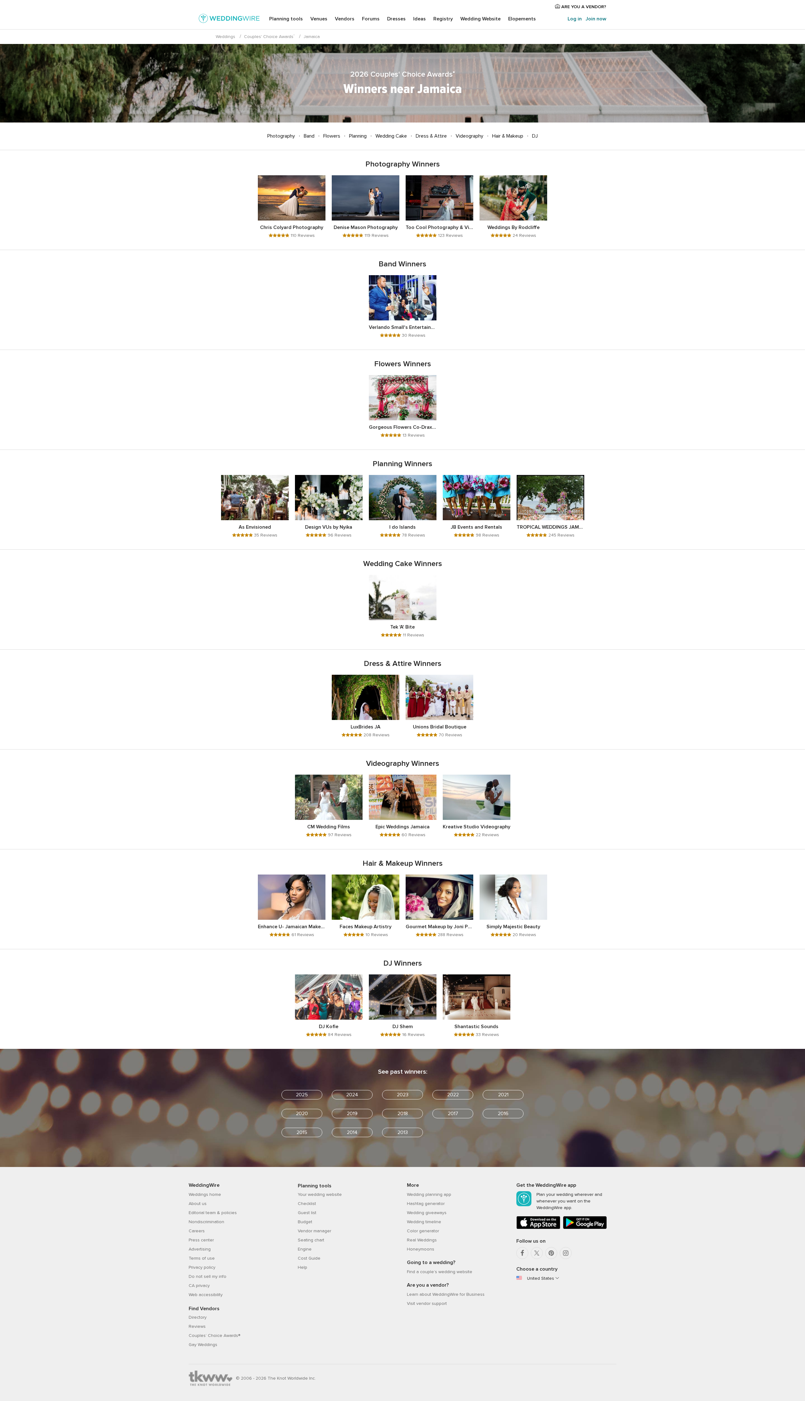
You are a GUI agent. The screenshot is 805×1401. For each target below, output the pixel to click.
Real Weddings (422, 1240)
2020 (302, 1113)
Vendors (344, 19)
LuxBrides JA (365, 727)
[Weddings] (229, 19)
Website (480, 19)
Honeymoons (420, 1249)
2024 (352, 1095)
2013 (402, 1132)
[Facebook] (522, 1253)
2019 (352, 1113)
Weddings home (205, 1194)
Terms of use (202, 1258)
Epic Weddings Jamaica (402, 827)
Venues (318, 19)
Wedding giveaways (427, 1212)
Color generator (423, 1231)
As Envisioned (255, 527)
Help (302, 1267)
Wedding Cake (391, 136)
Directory (198, 1317)
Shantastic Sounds (476, 1026)
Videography (469, 136)
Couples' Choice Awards (269, 36)
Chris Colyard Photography (291, 227)
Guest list (307, 1212)
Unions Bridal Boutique (439, 727)
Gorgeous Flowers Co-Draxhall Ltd (402, 427)
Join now (596, 19)
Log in (575, 19)
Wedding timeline (424, 1221)
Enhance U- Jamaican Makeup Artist (291, 927)
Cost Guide (309, 1258)
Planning (358, 136)
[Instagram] (566, 1253)
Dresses (396, 19)
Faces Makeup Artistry (365, 927)
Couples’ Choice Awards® (214, 1335)
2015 (302, 1132)
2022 (453, 1095)
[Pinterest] (551, 1253)
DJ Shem (402, 1026)
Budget (305, 1221)
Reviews (197, 1326)
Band (309, 136)
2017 (453, 1113)
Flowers (331, 136)
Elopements (522, 19)
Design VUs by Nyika (328, 527)
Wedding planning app (429, 1194)
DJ (534, 136)
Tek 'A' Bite (402, 627)
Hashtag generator (426, 1203)
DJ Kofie (328, 1026)
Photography (281, 136)
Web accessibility (206, 1294)
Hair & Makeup (508, 136)
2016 (503, 1113)
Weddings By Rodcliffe (513, 227)
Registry (443, 19)
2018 (402, 1113)
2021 (503, 1095)
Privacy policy (202, 1267)
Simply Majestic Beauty (513, 927)
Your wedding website (320, 1194)
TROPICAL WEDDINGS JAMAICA (550, 527)
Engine (305, 1249)
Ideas (419, 19)
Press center (201, 1240)
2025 (302, 1095)
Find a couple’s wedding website (439, 1271)
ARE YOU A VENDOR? (583, 6)
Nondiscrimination (206, 1221)
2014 (352, 1132)
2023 (402, 1095)
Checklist (307, 1203)
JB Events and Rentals (476, 527)
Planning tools (286, 19)
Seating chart (311, 1240)
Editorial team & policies (213, 1212)
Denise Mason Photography (366, 227)
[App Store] (538, 1227)
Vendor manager (314, 1231)
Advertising (200, 1249)
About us (198, 1203)
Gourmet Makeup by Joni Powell (439, 927)
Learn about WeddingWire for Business (446, 1294)
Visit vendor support (427, 1303)
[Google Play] (585, 1227)
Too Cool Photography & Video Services (439, 227)
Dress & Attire (431, 136)
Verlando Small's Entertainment (402, 327)
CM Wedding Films (328, 827)
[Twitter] (537, 1253)
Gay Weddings (203, 1344)
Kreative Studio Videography (476, 827)
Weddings (225, 36)
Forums (371, 19)
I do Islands (402, 527)
